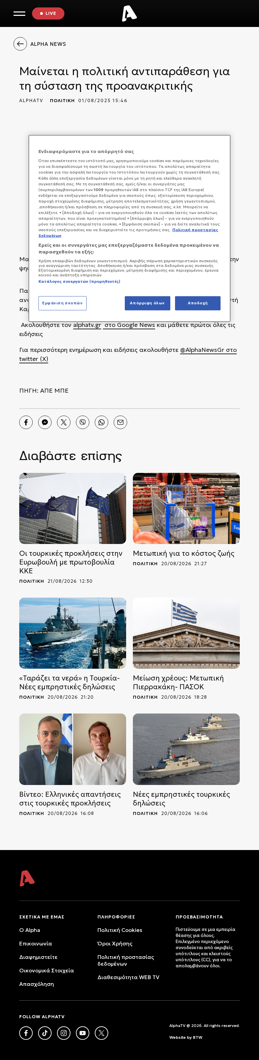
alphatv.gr (87, 325)
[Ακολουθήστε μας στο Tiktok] (45, 1033)
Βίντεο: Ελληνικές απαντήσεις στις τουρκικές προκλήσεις (70, 799)
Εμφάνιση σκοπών (62, 303)
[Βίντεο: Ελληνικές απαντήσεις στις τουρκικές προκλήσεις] (72, 749)
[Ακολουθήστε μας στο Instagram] (63, 1033)
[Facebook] (26, 422)
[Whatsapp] (101, 422)
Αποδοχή (198, 303)
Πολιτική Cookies (119, 930)
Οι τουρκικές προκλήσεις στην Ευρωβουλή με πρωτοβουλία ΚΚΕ (70, 562)
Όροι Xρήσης (114, 943)
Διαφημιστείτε (38, 956)
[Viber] (82, 422)
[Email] (120, 422)
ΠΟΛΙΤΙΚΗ (62, 100)
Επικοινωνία (35, 943)
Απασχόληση (36, 983)
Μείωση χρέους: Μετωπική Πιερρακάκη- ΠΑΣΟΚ (178, 682)
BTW (197, 1037)
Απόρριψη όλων (147, 303)
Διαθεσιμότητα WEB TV (128, 977)
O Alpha (29, 930)
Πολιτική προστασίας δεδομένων (125, 960)
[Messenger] (45, 422)
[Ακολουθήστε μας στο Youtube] (82, 1033)
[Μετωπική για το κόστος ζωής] (186, 508)
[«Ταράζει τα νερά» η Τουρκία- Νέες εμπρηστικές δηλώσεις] (72, 633)
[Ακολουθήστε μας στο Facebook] (26, 1033)
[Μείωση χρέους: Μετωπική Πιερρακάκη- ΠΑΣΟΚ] (186, 633)
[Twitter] (63, 422)
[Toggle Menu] (19, 14)
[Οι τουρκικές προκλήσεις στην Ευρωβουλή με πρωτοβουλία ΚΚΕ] (72, 508)
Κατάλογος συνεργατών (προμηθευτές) (79, 281)
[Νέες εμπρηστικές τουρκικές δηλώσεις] (186, 749)
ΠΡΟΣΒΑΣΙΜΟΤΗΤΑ (199, 917)
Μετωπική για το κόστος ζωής (183, 553)
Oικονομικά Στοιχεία (46, 970)
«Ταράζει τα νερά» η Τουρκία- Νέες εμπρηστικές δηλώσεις (69, 682)
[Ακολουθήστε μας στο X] (101, 1033)
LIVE (51, 13)
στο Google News (129, 325)
